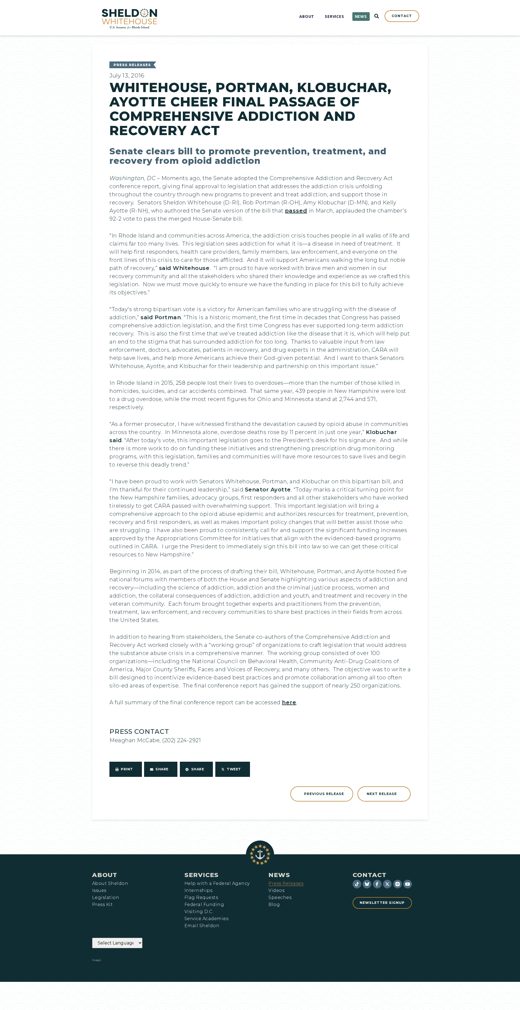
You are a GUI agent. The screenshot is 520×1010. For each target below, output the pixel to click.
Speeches (279, 897)
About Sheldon (110, 883)
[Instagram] (397, 884)
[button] (125, 769)
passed (296, 210)
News (279, 875)
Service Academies (206, 918)
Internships (198, 890)
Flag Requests (201, 897)
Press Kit (102, 904)
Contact (369, 875)
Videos (276, 890)
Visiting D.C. (198, 911)
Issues (99, 890)
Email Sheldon (201, 925)
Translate (117, 960)
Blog (274, 904)
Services (201, 875)
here (289, 702)
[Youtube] (407, 884)
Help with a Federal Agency (216, 883)
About (104, 875)
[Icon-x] (387, 884)
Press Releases (132, 65)
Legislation (105, 897)
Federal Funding (204, 904)
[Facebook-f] (377, 884)
